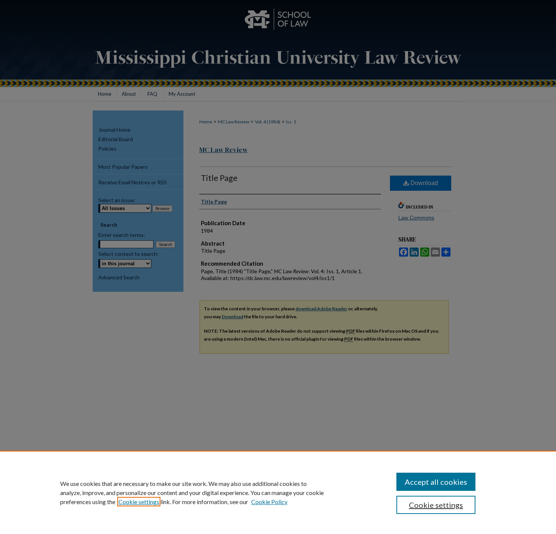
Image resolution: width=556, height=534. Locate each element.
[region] (278, 492)
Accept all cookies (436, 481)
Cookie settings (138, 501)
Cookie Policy (269, 501)
